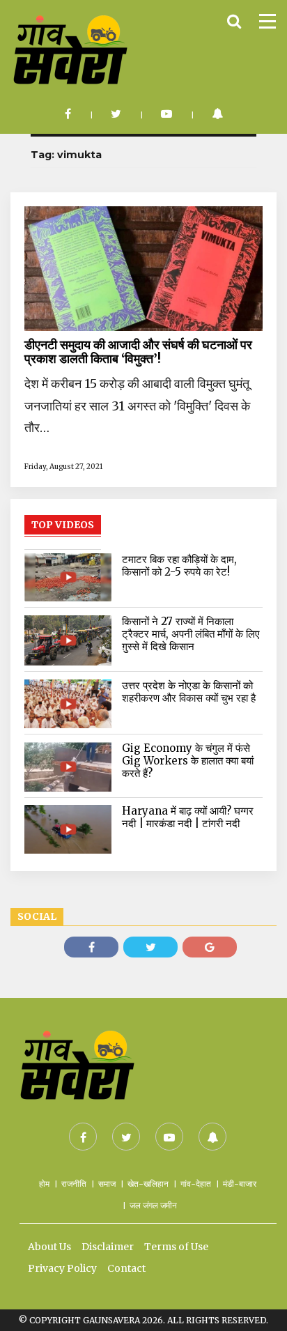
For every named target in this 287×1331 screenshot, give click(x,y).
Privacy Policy (62, 1268)
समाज (107, 1183)
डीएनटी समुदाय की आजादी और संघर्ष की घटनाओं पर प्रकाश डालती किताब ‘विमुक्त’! (138, 352)
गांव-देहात (195, 1183)
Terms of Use (176, 1246)
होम (44, 1183)
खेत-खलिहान (148, 1183)
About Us (49, 1246)
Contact (126, 1268)
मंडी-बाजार (239, 1183)
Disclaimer (108, 1246)
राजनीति (73, 1183)
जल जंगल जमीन (153, 1205)
